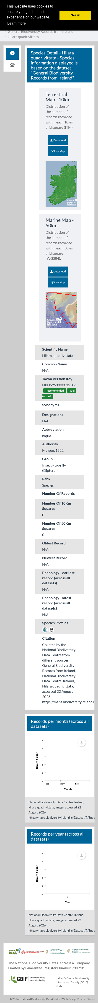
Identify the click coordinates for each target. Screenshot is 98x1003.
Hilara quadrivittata (23, 36)
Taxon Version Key (57, 379)
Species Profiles (55, 623)
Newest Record (54, 558)
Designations (52, 414)
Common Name (54, 364)
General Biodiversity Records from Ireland (40, 31)
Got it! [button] (75, 15)
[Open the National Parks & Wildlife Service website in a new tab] (78, 954)
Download (59, 140)
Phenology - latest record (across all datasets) (56, 602)
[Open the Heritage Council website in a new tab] (32, 954)
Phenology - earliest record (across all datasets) (58, 577)
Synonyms (50, 405)
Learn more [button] (16, 23)
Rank (46, 479)
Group (47, 459)
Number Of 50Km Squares (56, 526)
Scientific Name (55, 349)
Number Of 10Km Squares (56, 505)
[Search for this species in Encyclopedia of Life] (51, 629)
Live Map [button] (59, 151)
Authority (50, 444)
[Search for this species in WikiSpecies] (45, 629)
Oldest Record (54, 543)
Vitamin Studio (86, 999)
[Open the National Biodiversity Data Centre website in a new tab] (14, 954)
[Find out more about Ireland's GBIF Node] (27, 978)
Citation (48, 638)
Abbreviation (53, 429)
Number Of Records (58, 493)
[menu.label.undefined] (81, 742)
